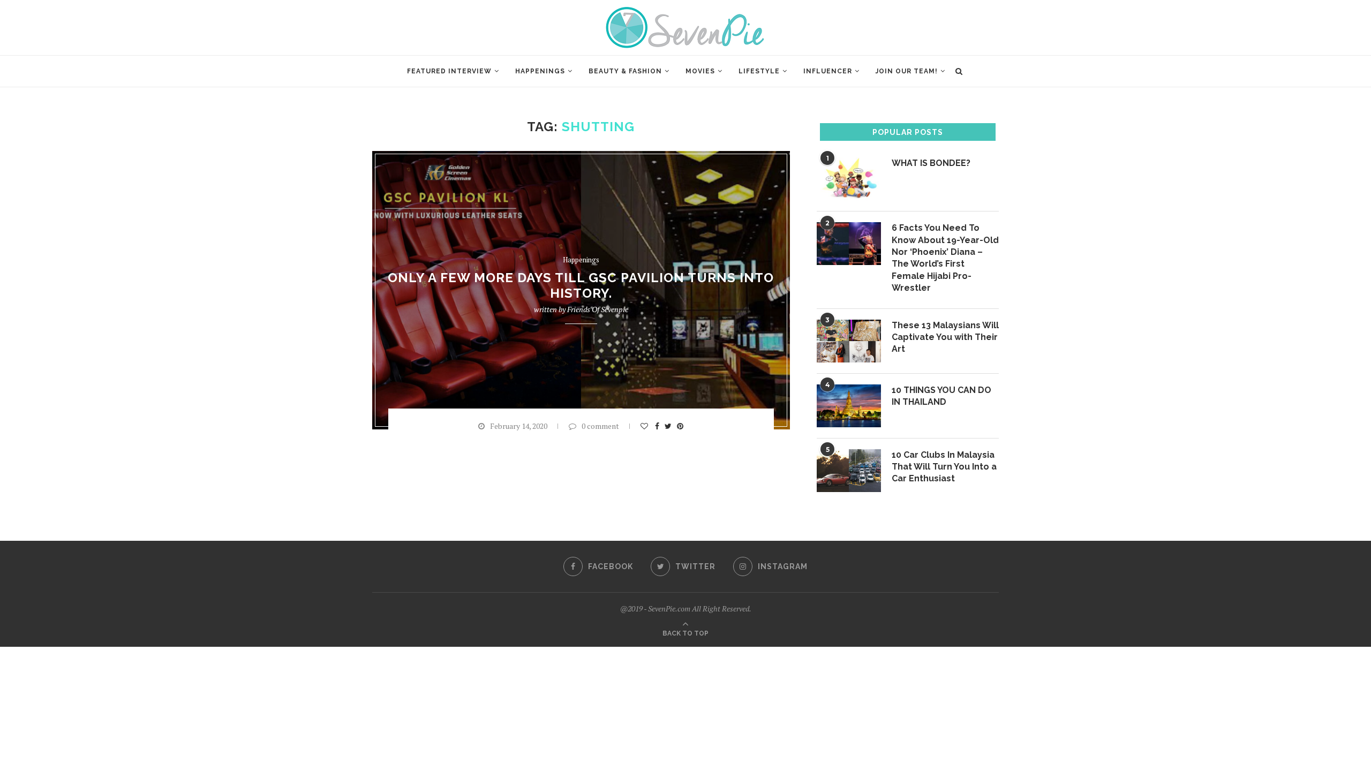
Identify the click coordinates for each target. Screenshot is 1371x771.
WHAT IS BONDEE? (931, 163)
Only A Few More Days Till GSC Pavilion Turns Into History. (581, 285)
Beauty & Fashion (625, 71)
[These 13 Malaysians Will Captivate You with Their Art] (849, 341)
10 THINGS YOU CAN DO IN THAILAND (941, 396)
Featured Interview (449, 71)
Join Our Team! (907, 71)
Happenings (540, 71)
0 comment (600, 426)
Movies (700, 71)
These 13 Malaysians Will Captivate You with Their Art (945, 337)
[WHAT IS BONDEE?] (849, 178)
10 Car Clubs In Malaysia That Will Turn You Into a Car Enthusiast (944, 467)
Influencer (827, 71)
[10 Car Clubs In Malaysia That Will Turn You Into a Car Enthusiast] (849, 470)
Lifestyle (759, 71)
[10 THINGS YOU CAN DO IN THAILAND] (849, 405)
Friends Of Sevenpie (597, 310)
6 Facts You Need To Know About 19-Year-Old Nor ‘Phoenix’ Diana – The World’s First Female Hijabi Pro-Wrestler (945, 258)
